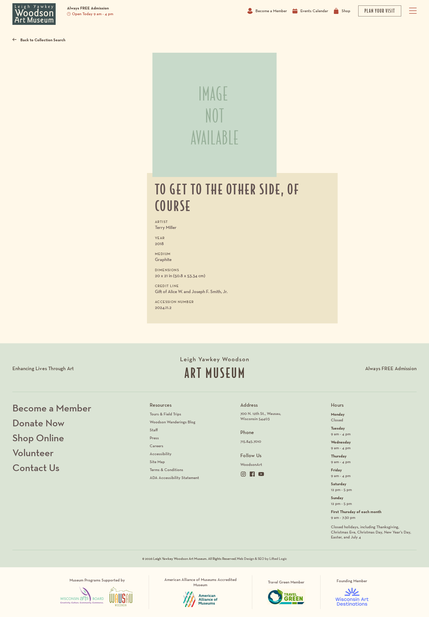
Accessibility (161, 453)
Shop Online (38, 438)
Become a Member (271, 10)
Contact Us (36, 467)
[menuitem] (283, 416)
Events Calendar (314, 10)
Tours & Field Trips (165, 414)
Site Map (157, 461)
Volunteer (33, 452)
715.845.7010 (250, 441)
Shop (346, 10)
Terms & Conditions (166, 469)
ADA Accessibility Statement (174, 477)
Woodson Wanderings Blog (172, 422)
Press (154, 438)
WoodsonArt (251, 464)
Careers (156, 445)
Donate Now (38, 423)
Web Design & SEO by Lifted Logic (262, 558)
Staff (154, 430)
